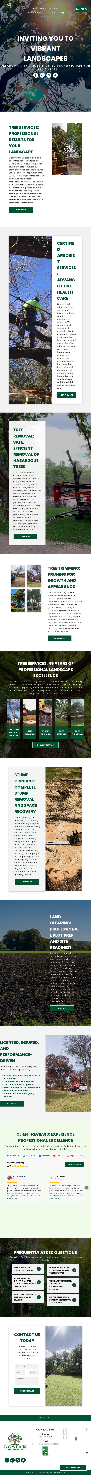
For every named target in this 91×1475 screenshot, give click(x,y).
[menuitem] (33, 9)
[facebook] (35, 75)
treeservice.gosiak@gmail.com (45, 1444)
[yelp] (42, 75)
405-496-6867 (45, 1437)
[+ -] (75, 1441)
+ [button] (65, 1430)
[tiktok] (55, 75)
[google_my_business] (48, 75)
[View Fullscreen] (65, 1437)
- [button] (65, 1433)
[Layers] (86, 1430)
